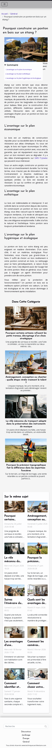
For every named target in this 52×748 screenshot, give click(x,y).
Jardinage (26, 735)
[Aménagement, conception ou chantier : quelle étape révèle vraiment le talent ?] (26, 362)
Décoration (26, 732)
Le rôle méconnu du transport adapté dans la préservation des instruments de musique (26, 424)
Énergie (26, 738)
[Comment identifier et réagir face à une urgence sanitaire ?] (14, 674)
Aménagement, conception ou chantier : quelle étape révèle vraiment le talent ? (26, 380)
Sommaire (12, 65)
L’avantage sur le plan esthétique (18, 74)
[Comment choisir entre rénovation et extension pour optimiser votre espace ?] (37, 674)
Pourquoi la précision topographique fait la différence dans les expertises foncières (26, 468)
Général (13, 13)
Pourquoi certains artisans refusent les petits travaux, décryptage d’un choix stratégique (26, 336)
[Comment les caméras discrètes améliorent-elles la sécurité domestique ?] (37, 632)
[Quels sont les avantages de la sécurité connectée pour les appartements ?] (37, 590)
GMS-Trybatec (41, 158)
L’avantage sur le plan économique (19, 69)
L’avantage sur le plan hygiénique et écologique (23, 78)
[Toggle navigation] (4, 4)
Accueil (4, 13)
